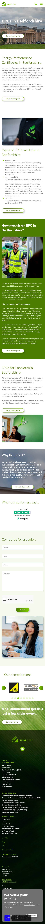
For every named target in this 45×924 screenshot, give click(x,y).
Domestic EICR (7, 767)
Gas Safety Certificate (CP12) (11, 770)
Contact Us (5, 867)
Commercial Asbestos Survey (12, 805)
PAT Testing (6, 772)
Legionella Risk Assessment (11, 779)
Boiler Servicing (7, 786)
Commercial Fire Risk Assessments (13, 803)
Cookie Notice (29, 905)
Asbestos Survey (7, 777)
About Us (5, 838)
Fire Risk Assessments (9, 775)
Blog (3, 842)
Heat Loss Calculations (9, 833)
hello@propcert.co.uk (9, 882)
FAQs (3, 846)
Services (4, 760)
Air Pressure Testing (8, 831)
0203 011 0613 (7, 880)
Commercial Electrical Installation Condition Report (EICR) (21, 798)
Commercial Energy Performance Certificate (17, 796)
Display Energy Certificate (10, 812)
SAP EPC (5, 821)
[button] (41, 4)
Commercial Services (9, 793)
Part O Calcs (6, 819)
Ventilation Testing (8, 826)
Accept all (33, 915)
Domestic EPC (6, 765)
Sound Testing (6, 824)
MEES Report (6, 784)
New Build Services (8, 817)
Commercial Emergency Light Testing (14, 810)
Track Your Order (8, 850)
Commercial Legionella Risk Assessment (15, 807)
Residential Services (8, 763)
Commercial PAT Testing (10, 800)
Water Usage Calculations (11, 829)
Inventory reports (8, 782)
